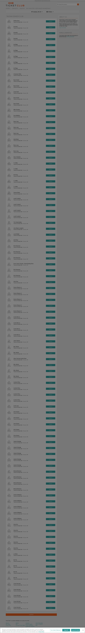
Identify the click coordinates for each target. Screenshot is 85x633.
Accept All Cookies (75, 630)
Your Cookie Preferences (56, 630)
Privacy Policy (41, 631)
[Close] (83, 630)
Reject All (66, 630)
